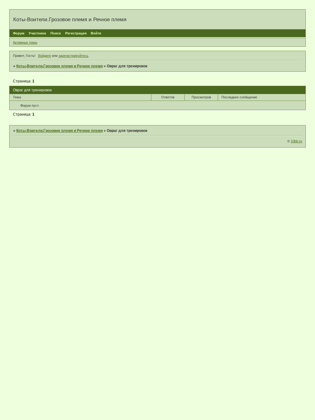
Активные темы (25, 42)
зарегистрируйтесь (73, 55)
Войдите (44, 55)
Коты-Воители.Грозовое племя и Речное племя (59, 66)
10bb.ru (296, 141)
